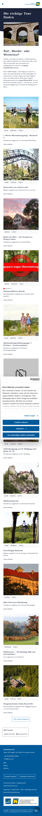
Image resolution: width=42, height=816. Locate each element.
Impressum (7, 789)
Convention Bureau (10, 783)
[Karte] (5, 4)
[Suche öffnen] (9, 4)
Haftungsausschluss (30, 789)
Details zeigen (29, 416)
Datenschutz (15, 789)
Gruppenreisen (21, 783)
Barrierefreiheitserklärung (11, 792)
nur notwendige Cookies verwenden (21, 435)
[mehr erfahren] (20, 121)
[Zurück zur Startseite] (32, 4)
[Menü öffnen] (2, 4)
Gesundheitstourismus (11, 786)
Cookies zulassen (21, 422)
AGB (22, 789)
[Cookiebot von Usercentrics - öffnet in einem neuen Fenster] (30, 379)
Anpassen (20, 429)
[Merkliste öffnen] (7, 4)
